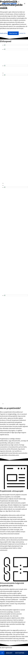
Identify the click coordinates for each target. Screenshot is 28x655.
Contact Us (22, 33)
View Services (13, 33)
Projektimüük (9, 3)
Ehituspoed (19, 653)
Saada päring (3, 33)
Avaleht (9, 653)
